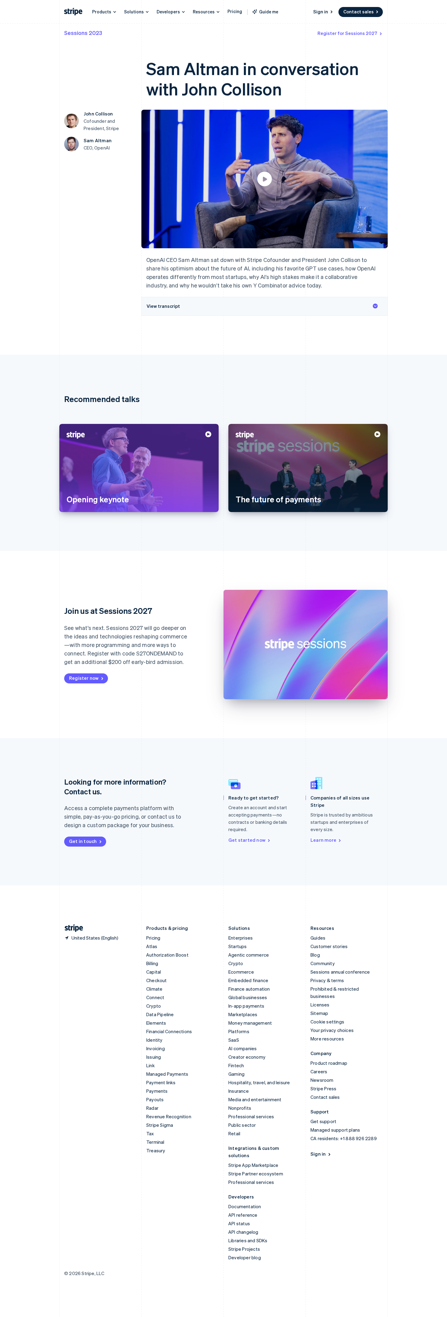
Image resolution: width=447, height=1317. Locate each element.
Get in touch (83, 841)
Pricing (234, 11)
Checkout (156, 980)
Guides (317, 938)
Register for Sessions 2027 (347, 33)
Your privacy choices (332, 1030)
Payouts (155, 1099)
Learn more (323, 840)
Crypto (153, 1006)
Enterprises (240, 938)
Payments (157, 1091)
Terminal (155, 1142)
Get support (323, 1121)
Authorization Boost (167, 955)
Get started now (246, 840)
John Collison (98, 114)
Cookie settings (327, 1022)
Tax (150, 1133)
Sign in (320, 12)
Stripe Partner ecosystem (255, 1174)
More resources (327, 1039)
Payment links (161, 1082)
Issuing (153, 1057)
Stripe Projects (244, 1249)
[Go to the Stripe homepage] (71, 928)
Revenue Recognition (168, 1116)
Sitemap (319, 1013)
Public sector (242, 1125)
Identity (154, 1040)
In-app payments (246, 1006)
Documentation (244, 1206)
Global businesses (247, 997)
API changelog (243, 1232)
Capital (153, 972)
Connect (155, 997)
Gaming (236, 1074)
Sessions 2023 (83, 32)
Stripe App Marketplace (253, 1165)
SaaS (233, 1040)
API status (239, 1223)
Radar (152, 1108)
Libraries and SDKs (248, 1240)
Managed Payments (167, 1074)
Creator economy (246, 1057)
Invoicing (155, 1048)
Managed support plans (335, 1130)
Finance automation (249, 989)
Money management (250, 1023)
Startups (237, 946)
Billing (152, 963)
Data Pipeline (160, 1014)
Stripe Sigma (159, 1125)
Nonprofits (239, 1108)
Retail (234, 1133)
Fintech (236, 1065)
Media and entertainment (255, 1099)
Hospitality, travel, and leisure (259, 1082)
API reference (243, 1215)
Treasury (155, 1150)
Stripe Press (323, 1088)
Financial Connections (169, 1031)
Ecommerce (241, 972)
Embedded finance (248, 980)
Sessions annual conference (340, 972)
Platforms (238, 1031)
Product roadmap (328, 1063)
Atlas (151, 946)
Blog (315, 955)
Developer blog (244, 1257)
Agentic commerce (248, 955)
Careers (318, 1071)
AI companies (242, 1048)
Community (322, 963)
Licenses (320, 1005)
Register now (84, 678)
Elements (156, 1023)
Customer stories (329, 946)
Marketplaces (242, 1014)
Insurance (238, 1091)
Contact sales (358, 12)
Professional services (251, 1116)
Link (150, 1065)
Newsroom (322, 1080)
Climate (154, 989)
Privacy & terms (327, 980)
